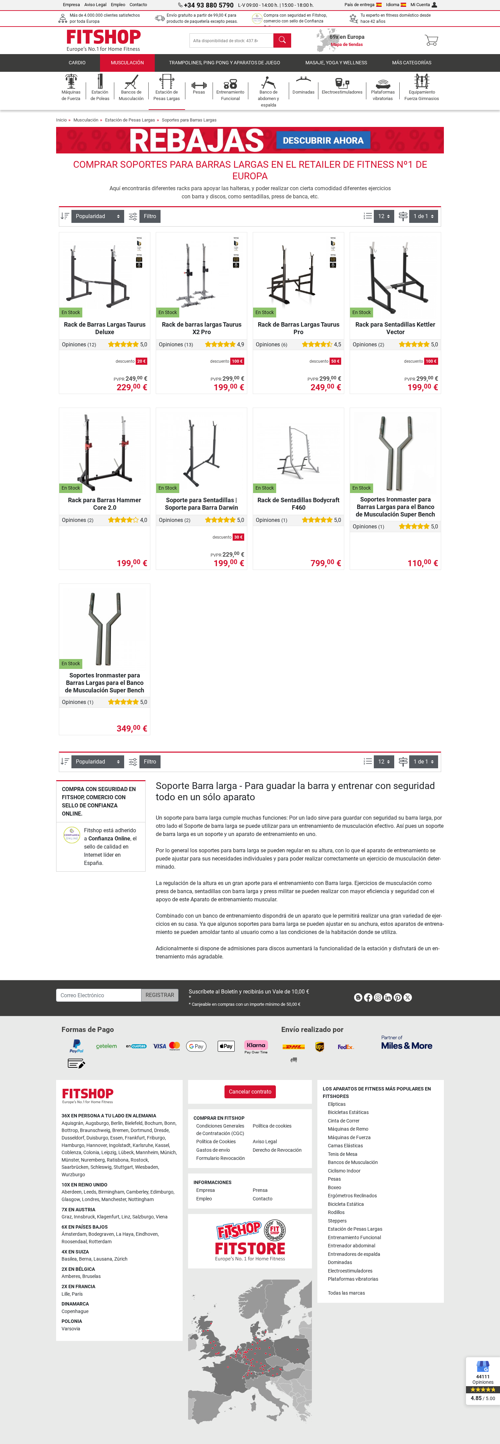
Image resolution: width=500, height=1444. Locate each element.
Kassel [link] (162, 1145)
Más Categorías (411, 63)
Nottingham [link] (141, 1199)
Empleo (118, 4)
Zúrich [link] (121, 1259)
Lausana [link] (103, 1259)
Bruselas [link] (91, 1276)
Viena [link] (162, 1217)
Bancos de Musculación (353, 1162)
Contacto (138, 4)
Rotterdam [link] (100, 1242)
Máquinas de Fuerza (349, 1138)
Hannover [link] (96, 1145)
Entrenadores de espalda (354, 1254)
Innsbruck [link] (84, 1217)
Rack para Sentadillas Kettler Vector (395, 328)
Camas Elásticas (345, 1146)
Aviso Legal (95, 4)
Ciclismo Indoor (344, 1171)
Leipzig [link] (108, 1152)
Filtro (150, 216)
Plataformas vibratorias (353, 1279)
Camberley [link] (137, 1192)
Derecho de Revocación (277, 1150)
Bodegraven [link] (101, 1234)
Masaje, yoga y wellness (336, 63)
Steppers (337, 1221)
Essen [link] (116, 1138)
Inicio (61, 119)
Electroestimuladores (350, 1271)
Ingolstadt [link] (120, 1145)
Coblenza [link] (71, 1152)
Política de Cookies (216, 1142)
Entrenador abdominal (351, 1246)
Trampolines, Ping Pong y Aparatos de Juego (224, 63)
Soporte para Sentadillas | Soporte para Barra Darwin (201, 503)
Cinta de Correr (344, 1121)
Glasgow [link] (71, 1199)
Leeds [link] (90, 1192)
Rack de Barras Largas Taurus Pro (298, 328)
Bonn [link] (170, 1123)
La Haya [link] (125, 1234)
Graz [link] (67, 1217)
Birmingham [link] (111, 1192)
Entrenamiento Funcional (354, 1238)
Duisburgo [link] (97, 1138)
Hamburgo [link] (73, 1145)
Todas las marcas (346, 1293)
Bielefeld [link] (134, 1123)
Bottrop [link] (70, 1130)
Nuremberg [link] (93, 1160)
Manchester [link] (113, 1199)
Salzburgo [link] (143, 1217)
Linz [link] (125, 1217)
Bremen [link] (120, 1130)
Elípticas (337, 1104)
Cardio (77, 63)
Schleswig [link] (101, 1167)
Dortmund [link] (141, 1130)
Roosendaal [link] (74, 1242)
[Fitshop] (103, 40)
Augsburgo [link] (97, 1123)
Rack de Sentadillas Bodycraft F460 (298, 503)
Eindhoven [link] (147, 1234)
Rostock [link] (139, 1160)
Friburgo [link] (156, 1138)
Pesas (334, 1179)
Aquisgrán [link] (72, 1123)
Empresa (71, 4)
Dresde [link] (161, 1130)
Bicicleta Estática (346, 1204)
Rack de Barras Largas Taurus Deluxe (105, 328)
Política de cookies (272, 1126)
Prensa (260, 1190)
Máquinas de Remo (348, 1129)
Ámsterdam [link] (74, 1234)
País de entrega (359, 4)
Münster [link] (70, 1160)
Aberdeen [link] (72, 1192)
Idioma (392, 4)
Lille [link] (66, 1294)
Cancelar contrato (250, 1091)
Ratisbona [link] (118, 1160)
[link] (71, 834)
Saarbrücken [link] (75, 1167)
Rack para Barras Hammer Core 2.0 (104, 503)
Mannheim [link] (147, 1152)
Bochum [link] (153, 1123)
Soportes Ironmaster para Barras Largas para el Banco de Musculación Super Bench (395, 507)
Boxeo (334, 1188)
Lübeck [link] (126, 1152)
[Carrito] (433, 40)
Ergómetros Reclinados (352, 1196)
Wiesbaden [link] (146, 1167)
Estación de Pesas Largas (130, 119)
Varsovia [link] (71, 1329)
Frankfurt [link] (135, 1138)
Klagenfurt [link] (108, 1217)
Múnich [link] (168, 1152)
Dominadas (340, 1262)
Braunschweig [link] (95, 1130)
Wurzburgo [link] (73, 1175)
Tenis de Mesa (342, 1154)
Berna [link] (85, 1259)
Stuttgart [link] (123, 1167)
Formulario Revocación (220, 1158)
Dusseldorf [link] (73, 1138)
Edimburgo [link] (161, 1192)
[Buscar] (282, 40)
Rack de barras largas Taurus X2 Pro (201, 328)
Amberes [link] (71, 1276)
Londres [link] (90, 1199)
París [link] (77, 1294)
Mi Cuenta (420, 4)
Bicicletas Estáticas (348, 1112)
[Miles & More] (407, 1042)
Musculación (127, 63)
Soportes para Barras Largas (189, 119)
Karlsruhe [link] (143, 1145)
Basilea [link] (69, 1259)
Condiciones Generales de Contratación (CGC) (220, 1129)
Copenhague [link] (75, 1311)
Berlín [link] (117, 1123)
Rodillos (336, 1212)
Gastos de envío (213, 1150)
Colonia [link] (91, 1152)
